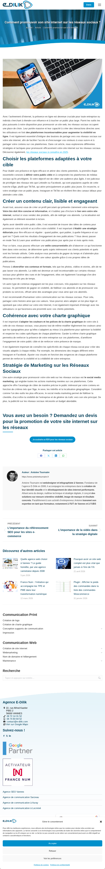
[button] (101, 821)
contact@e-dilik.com (17, 721)
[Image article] (10, 563)
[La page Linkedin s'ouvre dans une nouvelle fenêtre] (10, 736)
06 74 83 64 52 (14, 719)
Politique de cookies (41, 865)
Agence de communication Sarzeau (21, 797)
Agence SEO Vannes (13, 791)
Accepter (53, 843)
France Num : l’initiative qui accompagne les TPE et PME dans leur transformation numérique (34, 588)
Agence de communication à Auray (20, 802)
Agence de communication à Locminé (22, 808)
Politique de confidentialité (60, 865)
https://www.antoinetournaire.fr (35, 477)
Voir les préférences (52, 858)
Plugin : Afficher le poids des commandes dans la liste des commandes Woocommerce (86, 588)
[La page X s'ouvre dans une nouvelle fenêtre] (7, 736)
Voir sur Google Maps (17, 724)
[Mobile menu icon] (99, 5)
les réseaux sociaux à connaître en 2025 (47, 152)
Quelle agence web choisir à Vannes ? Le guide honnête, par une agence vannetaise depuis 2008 (34, 565)
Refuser (52, 851)
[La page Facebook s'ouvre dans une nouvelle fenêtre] (4, 736)
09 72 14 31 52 (14, 716)
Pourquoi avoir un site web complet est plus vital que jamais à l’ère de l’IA (87, 563)
